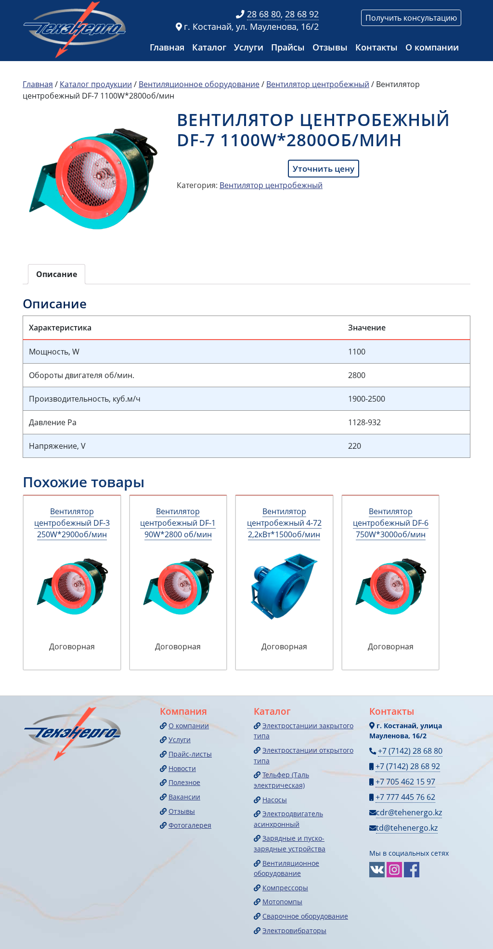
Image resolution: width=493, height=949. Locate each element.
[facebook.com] (411, 868)
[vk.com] (377, 868)
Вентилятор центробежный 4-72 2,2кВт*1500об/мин (284, 523)
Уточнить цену (323, 168)
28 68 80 (264, 14)
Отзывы (330, 47)
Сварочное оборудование (305, 916)
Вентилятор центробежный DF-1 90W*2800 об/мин (178, 523)
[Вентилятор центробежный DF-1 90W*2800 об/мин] (178, 586)
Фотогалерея (190, 825)
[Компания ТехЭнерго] (76, 29)
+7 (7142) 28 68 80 (410, 751)
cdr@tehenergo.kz (409, 812)
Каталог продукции (96, 84)
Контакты (376, 47)
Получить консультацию (411, 18)
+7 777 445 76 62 (405, 797)
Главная (167, 47)
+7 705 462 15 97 (405, 781)
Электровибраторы (294, 930)
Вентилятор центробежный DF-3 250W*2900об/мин (72, 523)
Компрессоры (285, 887)
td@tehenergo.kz (407, 827)
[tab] (56, 274)
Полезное (184, 782)
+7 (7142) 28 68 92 (408, 766)
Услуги (248, 47)
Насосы (274, 799)
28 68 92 (302, 14)
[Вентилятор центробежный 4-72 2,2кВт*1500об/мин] (284, 586)
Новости (182, 768)
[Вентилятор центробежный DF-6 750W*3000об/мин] (390, 586)
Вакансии (184, 796)
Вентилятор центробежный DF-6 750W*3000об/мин (390, 523)
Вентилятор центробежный (317, 84)
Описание (56, 274)
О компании (432, 47)
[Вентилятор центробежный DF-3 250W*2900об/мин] (72, 586)
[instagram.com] (394, 868)
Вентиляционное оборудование (199, 84)
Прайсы (288, 47)
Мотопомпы (282, 901)
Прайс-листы (190, 754)
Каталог (209, 47)
